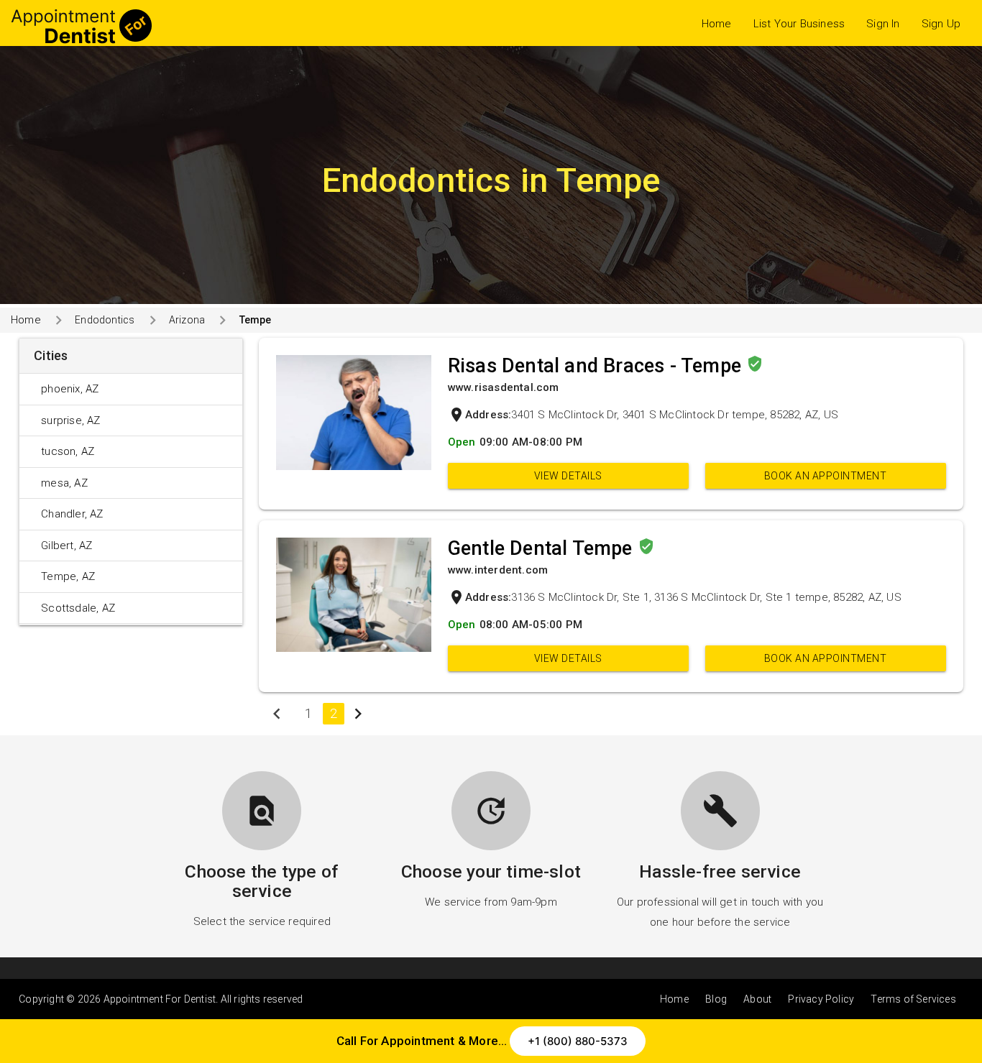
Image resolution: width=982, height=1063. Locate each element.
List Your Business (799, 23)
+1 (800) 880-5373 (578, 1041)
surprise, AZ (70, 420)
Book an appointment (825, 476)
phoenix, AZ (69, 388)
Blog (716, 999)
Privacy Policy (821, 999)
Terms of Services (913, 999)
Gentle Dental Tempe (543, 548)
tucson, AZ (67, 451)
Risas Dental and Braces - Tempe (597, 365)
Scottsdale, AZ (78, 608)
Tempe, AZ (68, 576)
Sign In (882, 23)
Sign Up (941, 23)
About (757, 999)
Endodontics (104, 320)
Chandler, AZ (72, 513)
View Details (568, 476)
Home (717, 23)
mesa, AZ (64, 483)
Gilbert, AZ (66, 545)
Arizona (187, 320)
